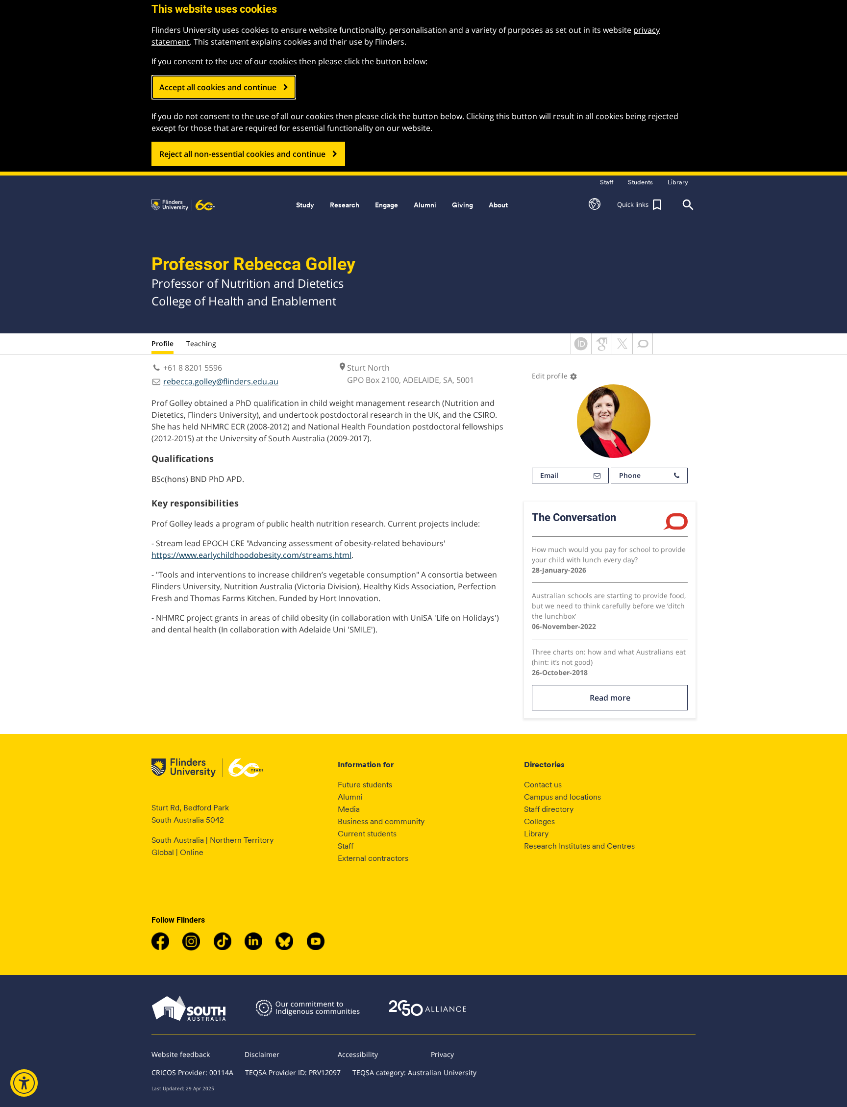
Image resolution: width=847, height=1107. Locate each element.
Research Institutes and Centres (579, 846)
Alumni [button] (425, 205)
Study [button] (305, 205)
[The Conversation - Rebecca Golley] (642, 351)
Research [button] (344, 205)
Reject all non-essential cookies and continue (242, 154)
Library (536, 833)
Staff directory (548, 809)
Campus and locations (562, 797)
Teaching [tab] (201, 343)
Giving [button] (462, 205)
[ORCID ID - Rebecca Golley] (581, 351)
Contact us (543, 784)
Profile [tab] (162, 343)
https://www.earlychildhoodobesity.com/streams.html (251, 555)
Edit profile (554, 375)
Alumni (350, 797)
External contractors (373, 858)
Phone (630, 475)
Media (349, 809)
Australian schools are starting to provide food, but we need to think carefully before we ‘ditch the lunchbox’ (609, 606)
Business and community (381, 821)
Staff (345, 846)
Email (549, 475)
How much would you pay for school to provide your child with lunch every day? (609, 554)
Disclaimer (262, 1054)
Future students (365, 784)
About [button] (498, 205)
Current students (367, 833)
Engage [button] (386, 205)
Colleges (539, 821)
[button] (594, 205)
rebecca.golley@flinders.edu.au (220, 381)
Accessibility (358, 1054)
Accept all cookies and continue (217, 87)
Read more (610, 697)
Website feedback (180, 1054)
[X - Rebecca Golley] (622, 351)
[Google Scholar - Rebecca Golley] (602, 351)
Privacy (442, 1054)
